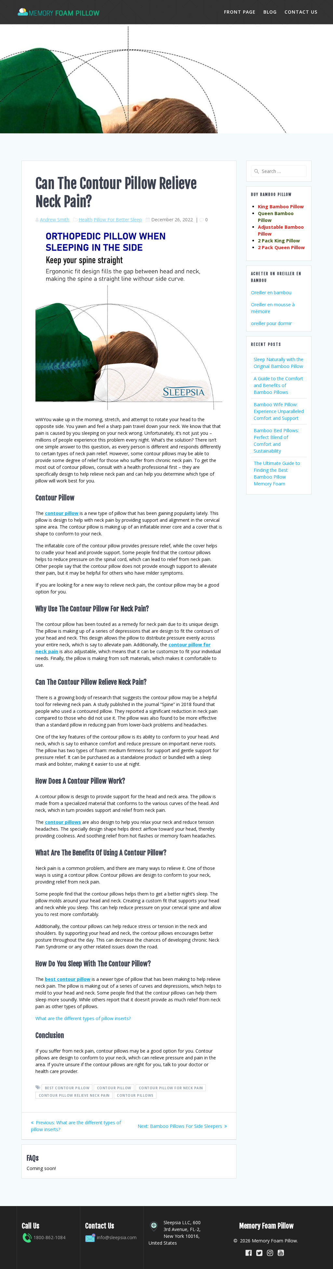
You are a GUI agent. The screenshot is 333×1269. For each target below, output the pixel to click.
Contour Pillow (114, 1087)
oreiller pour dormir (271, 323)
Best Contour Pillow (67, 1087)
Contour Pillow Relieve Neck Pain (74, 1095)
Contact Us (301, 12)
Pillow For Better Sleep (118, 219)
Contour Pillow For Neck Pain (171, 1087)
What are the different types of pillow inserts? (83, 1018)
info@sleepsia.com (117, 1237)
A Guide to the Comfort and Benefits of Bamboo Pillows (278, 385)
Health (85, 219)
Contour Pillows (135, 1095)
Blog (270, 12)
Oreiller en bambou (271, 292)
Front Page (240, 12)
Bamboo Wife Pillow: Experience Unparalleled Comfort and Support (279, 411)
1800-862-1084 (48, 1237)
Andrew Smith (54, 219)
